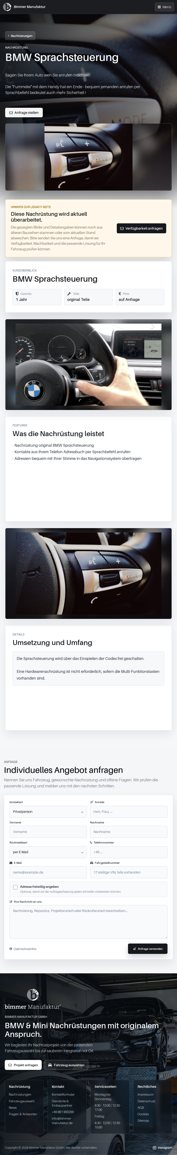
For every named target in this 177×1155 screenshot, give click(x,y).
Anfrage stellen (26, 112)
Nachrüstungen (21, 36)
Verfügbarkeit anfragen (144, 228)
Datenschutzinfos (25, 949)
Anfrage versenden (150, 948)
